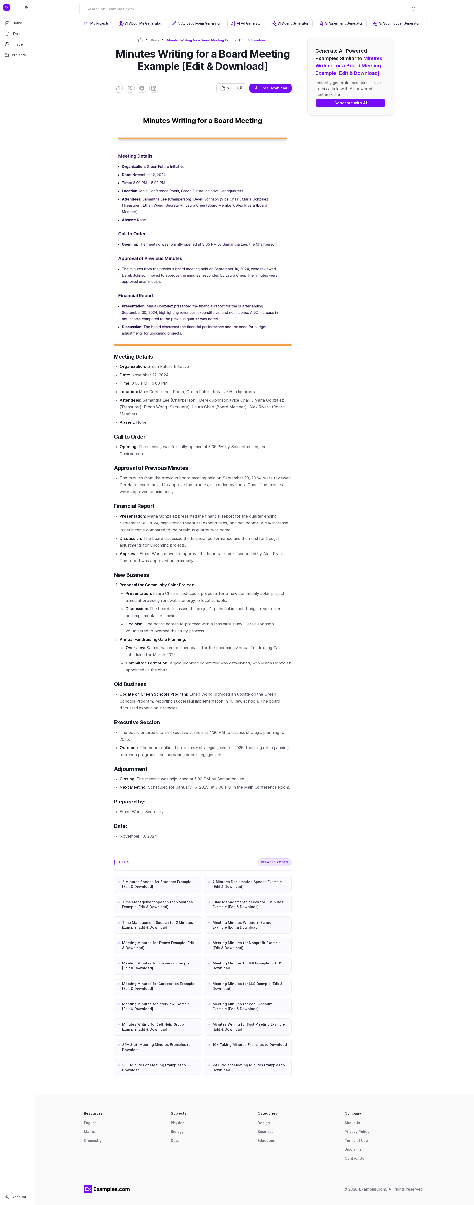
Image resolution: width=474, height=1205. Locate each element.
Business (266, 1131)
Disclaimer (354, 1149)
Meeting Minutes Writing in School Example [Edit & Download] (242, 924)
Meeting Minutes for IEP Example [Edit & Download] (247, 965)
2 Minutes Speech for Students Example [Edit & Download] (156, 884)
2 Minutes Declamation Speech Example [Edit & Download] (247, 884)
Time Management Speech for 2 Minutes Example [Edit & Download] (157, 924)
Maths (89, 1131)
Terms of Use (356, 1140)
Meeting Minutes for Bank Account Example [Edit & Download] (243, 1006)
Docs (155, 40)
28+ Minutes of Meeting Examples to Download (154, 1067)
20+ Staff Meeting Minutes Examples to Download (156, 1047)
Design (264, 1123)
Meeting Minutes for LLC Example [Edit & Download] (248, 986)
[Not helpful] (239, 88)
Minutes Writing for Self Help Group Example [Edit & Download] (153, 1026)
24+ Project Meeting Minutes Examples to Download (249, 1067)
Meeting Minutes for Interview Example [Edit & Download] (156, 1006)
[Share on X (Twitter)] (130, 88)
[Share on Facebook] (142, 88)
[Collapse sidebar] (26, 7)
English (90, 1123)
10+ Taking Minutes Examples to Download (250, 1045)
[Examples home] (107, 1189)
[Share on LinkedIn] (153, 88)
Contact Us (354, 1158)
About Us (352, 1123)
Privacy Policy (357, 1131)
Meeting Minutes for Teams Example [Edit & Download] (158, 945)
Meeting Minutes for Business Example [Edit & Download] (156, 965)
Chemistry (93, 1140)
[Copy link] (118, 88)
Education (266, 1140)
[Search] (413, 8)
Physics (177, 1123)
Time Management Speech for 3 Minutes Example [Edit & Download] (248, 904)
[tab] (97, 23)
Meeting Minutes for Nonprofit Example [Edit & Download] (247, 945)
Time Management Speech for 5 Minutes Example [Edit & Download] (157, 904)
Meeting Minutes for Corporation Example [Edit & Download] (158, 986)
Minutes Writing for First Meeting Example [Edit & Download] (249, 1026)
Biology (177, 1131)
